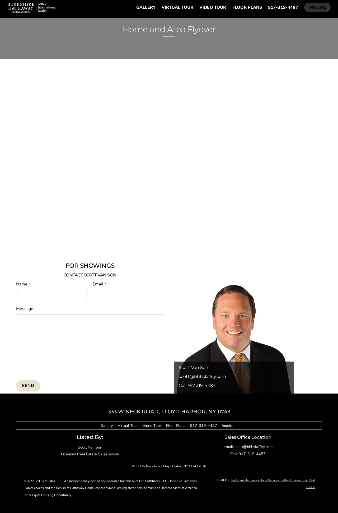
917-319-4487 (283, 7)
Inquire (317, 7)
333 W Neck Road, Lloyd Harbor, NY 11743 (166, 466)
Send (28, 386)
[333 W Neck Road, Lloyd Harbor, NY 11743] (31, 10)
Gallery (146, 7)
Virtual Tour (177, 7)
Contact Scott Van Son (90, 275)
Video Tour (212, 7)
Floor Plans (247, 7)
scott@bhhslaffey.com (202, 376)
